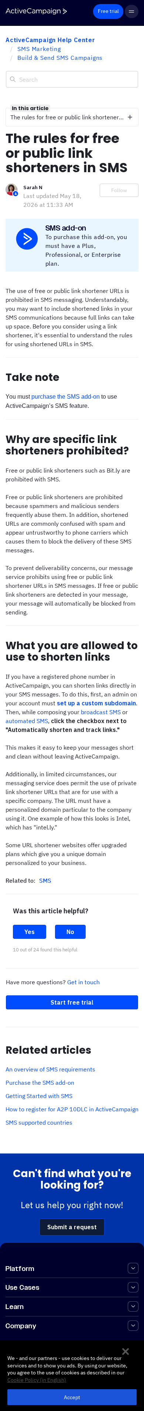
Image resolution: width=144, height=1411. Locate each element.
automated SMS (27, 721)
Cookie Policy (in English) (36, 1380)
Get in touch (83, 982)
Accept (72, 1397)
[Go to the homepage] (36, 11)
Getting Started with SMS (39, 1096)
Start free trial (72, 1002)
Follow (119, 190)
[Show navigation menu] (131, 11)
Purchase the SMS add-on (40, 1082)
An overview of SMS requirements (50, 1069)
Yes (29, 931)
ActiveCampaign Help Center (50, 40)
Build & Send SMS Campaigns (60, 57)
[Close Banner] (125, 1351)
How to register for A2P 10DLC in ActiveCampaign (72, 1109)
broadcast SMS (101, 712)
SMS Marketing (39, 48)
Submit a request (72, 1227)
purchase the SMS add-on (65, 396)
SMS (45, 880)
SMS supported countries (39, 1122)
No (70, 931)
